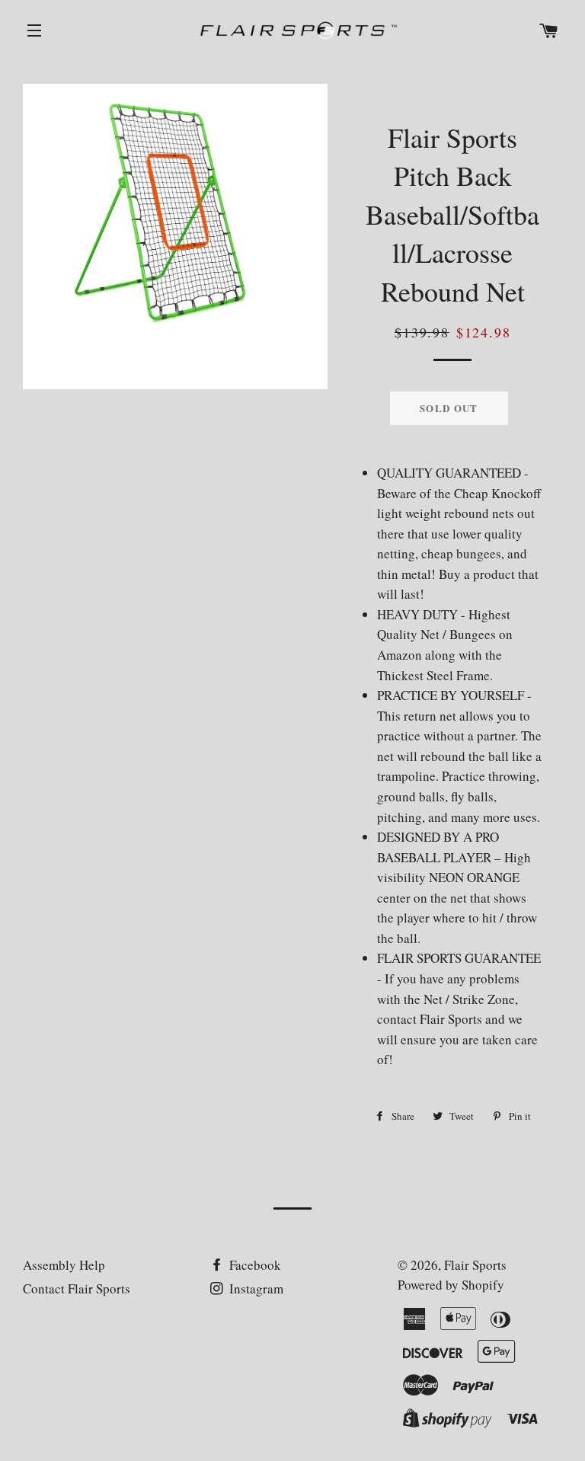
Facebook (253, 1265)
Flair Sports (475, 1265)
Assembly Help (64, 1265)
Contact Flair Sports (76, 1288)
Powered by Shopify (451, 1284)
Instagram (254, 1288)
